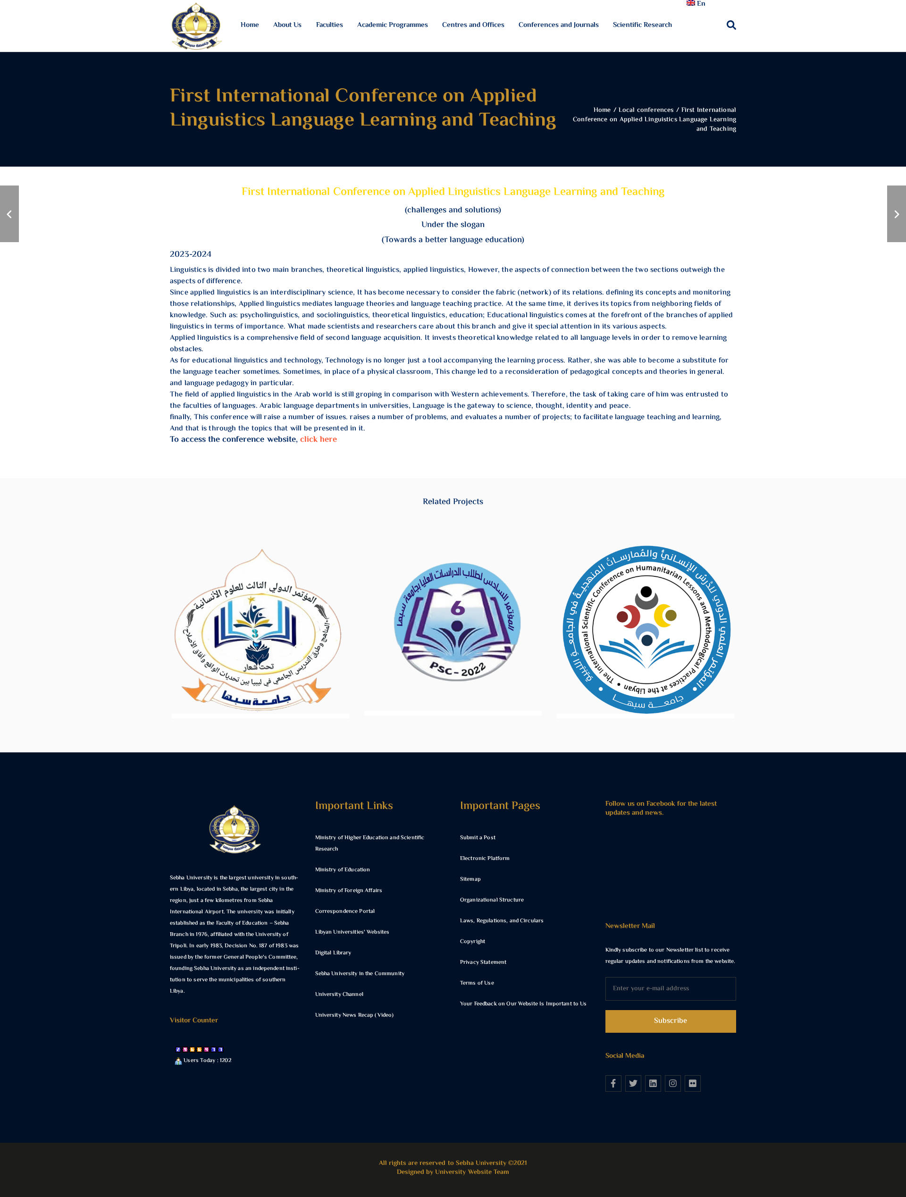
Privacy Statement (483, 962)
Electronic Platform (485, 858)
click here (318, 440)
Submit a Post (477, 838)
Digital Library (333, 953)
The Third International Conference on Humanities (260, 641)
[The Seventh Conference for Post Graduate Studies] (9, 213)
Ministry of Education (342, 870)
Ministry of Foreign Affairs (349, 890)
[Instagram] (672, 1083)
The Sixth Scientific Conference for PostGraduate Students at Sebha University (452, 639)
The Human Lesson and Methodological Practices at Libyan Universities (645, 641)
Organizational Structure (492, 900)
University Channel (339, 994)
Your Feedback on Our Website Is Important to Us (523, 1004)
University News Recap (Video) (354, 1015)
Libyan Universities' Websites (352, 932)
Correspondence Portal (345, 911)
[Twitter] (633, 1083)
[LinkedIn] (653, 1083)
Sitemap (470, 879)
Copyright (472, 941)
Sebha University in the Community (359, 973)
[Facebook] (613, 1083)
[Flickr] (692, 1083)
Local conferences (261, 663)
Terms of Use (477, 983)
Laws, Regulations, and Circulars (502, 921)
